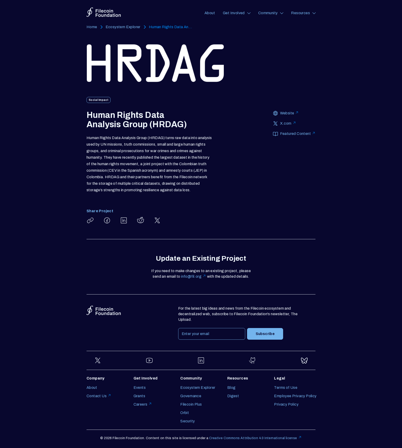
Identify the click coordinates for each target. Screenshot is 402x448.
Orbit (184, 413)
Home (92, 27)
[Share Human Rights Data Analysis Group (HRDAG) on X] (157, 220)
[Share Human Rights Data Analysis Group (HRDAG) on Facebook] (107, 220)
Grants (139, 396)
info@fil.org (191, 276)
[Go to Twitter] (97, 360)
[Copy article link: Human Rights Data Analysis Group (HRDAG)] (90, 220)
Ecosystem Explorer (123, 27)
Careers (140, 404)
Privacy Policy (286, 404)
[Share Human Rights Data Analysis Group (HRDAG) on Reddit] (140, 220)
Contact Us (97, 396)
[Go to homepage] (104, 12)
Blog (231, 388)
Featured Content (295, 134)
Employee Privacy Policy (295, 396)
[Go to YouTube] (149, 360)
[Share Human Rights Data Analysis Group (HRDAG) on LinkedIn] (123, 220)
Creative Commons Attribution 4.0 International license (253, 438)
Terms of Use (285, 388)
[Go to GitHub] (252, 360)
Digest (233, 396)
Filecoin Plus (191, 404)
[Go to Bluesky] (304, 360)
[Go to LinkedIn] (201, 360)
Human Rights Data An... (170, 27)
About (209, 13)
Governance (190, 396)
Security (187, 421)
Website (287, 113)
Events (140, 388)
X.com (285, 123)
